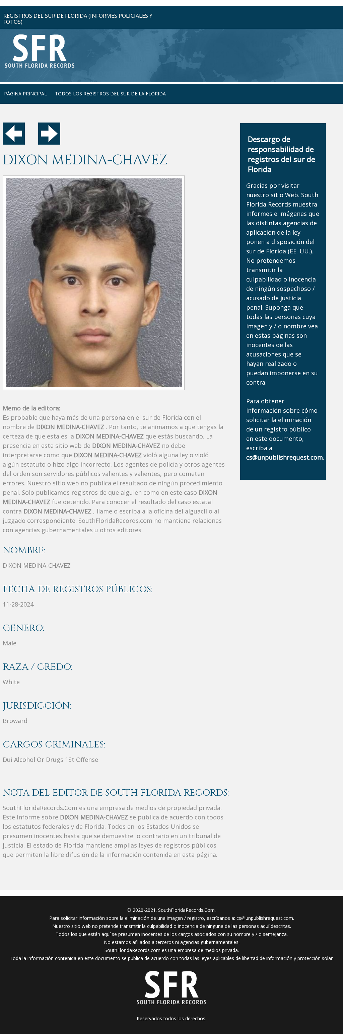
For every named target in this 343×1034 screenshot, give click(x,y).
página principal (25, 93)
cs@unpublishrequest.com (264, 918)
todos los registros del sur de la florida (110, 93)
